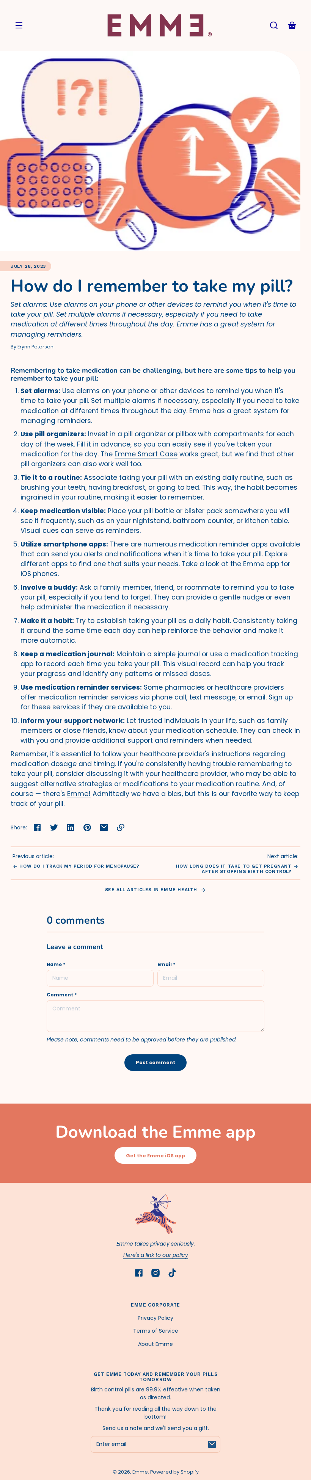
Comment (62, 995)
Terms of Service (155, 1331)
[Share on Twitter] (54, 827)
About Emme (155, 1344)
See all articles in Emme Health (152, 889)
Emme (140, 1472)
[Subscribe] (212, 1444)
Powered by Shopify (174, 1472)
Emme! (79, 793)
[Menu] (19, 25)
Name (56, 965)
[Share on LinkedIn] (70, 827)
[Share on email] (104, 827)
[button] (273, 25)
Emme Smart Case (146, 454)
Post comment (155, 1062)
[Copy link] (120, 827)
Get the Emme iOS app (155, 1155)
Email (166, 965)
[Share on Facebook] (37, 827)
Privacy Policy (155, 1318)
